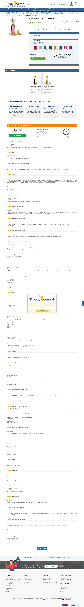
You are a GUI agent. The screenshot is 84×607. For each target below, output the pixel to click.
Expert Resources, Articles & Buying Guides (50, 582)
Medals (29, 8)
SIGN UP (61, 566)
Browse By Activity (37, 10)
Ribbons (23, 8)
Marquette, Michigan (9, 588)
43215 (63, 56)
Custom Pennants (63, 588)
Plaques (15, 8)
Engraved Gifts (65, 8)
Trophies (8, 8)
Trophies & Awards (63, 578)
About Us (25, 578)
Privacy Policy (26, 583)
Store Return (26, 582)
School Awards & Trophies (64, 580)
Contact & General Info (28, 579)
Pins (36, 8)
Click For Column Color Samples (37, 43)
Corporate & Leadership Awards (66, 579)
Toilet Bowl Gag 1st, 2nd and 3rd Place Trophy (48, 87)
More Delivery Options (63, 57)
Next (73, 49)
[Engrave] (38, 58)
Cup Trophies (62, 585)
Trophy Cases (74, 8)
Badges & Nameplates (53, 8)
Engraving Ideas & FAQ (46, 579)
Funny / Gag (18, 15)
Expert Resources (47, 10)
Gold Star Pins (62, 591)
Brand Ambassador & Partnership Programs (50, 580)
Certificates (43, 8)
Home (7, 15)
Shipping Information (27, 580)
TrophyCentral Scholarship (47, 578)
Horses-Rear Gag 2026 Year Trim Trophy (35, 87)
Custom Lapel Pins (63, 587)
